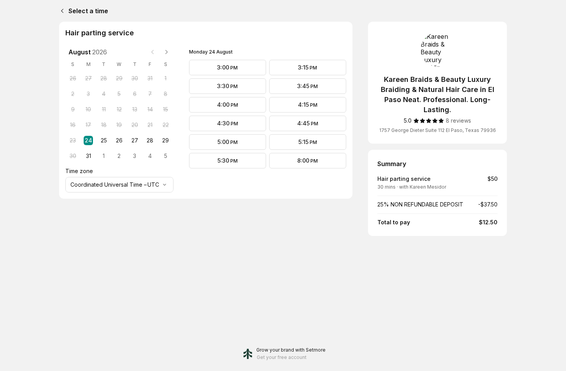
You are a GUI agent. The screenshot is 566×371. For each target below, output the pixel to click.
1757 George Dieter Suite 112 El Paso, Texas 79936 (437, 130)
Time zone (79, 171)
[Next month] (166, 52)
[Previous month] (152, 52)
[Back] (60, 11)
